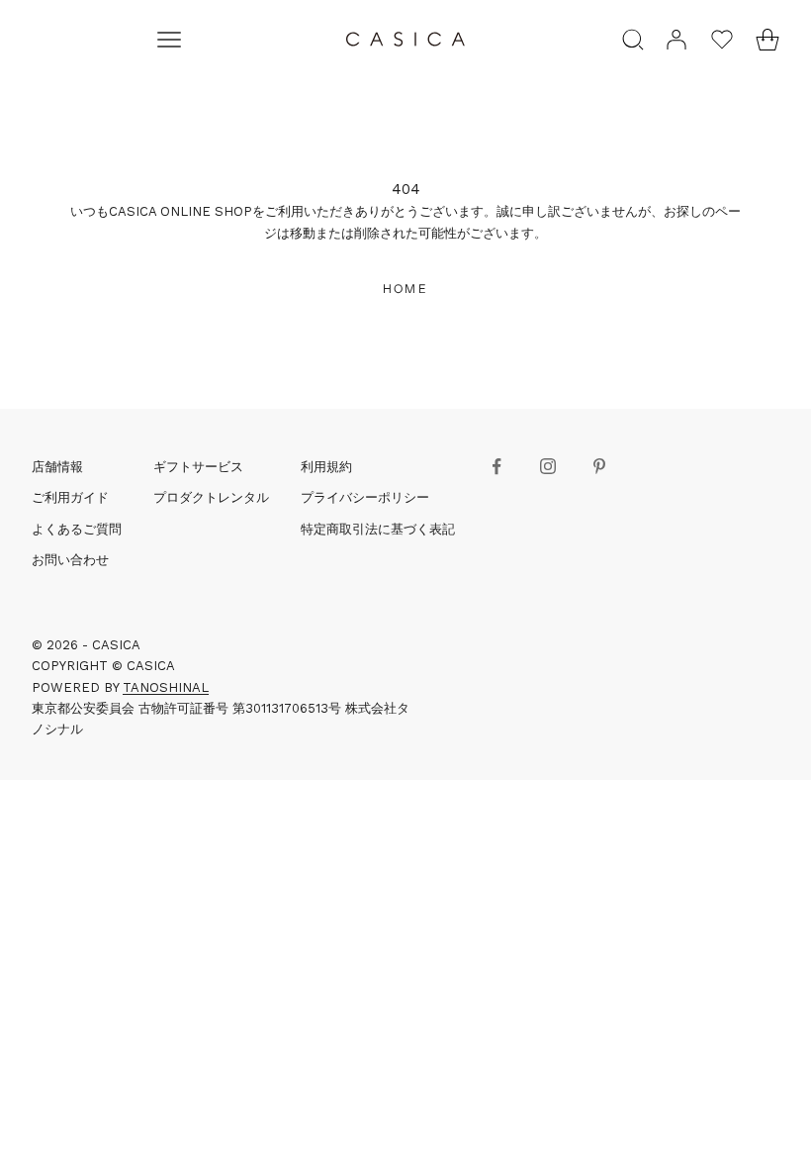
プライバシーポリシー (365, 497)
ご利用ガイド (70, 497)
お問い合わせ (70, 559)
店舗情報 (57, 466)
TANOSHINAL (166, 687)
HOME (405, 288)
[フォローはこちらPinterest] (599, 466)
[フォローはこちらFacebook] (496, 466)
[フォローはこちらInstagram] (548, 466)
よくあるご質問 (77, 529)
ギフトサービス (198, 466)
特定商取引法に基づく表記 (378, 529)
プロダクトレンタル (211, 497)
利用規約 (326, 466)
